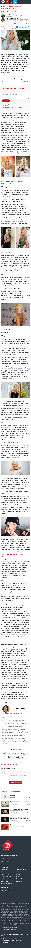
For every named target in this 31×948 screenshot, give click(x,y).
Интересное (4, 869)
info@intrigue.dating (6, 858)
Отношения (4, 865)
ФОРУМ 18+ (19, 881)
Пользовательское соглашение (9, 929)
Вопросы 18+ (19, 879)
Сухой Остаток (20, 865)
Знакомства (4, 867)
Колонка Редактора (6, 883)
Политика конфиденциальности (9, 927)
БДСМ (17, 876)
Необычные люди (6, 879)
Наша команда (5, 942)
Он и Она (3, 872)
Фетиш (18, 874)
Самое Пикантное (21, 869)
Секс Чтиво (19, 872)
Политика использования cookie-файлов (11, 940)
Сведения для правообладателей (9, 938)
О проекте (3, 932)
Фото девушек (5, 881)
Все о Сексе (19, 867)
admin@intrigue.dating (6, 861)
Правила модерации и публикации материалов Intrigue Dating (14, 935)
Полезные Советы (6, 874)
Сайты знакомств (6, 876)
